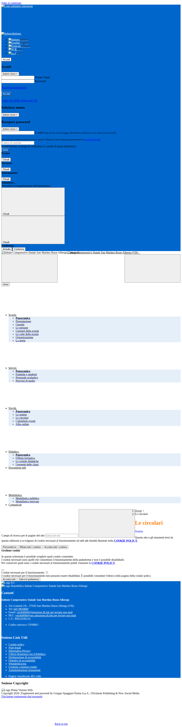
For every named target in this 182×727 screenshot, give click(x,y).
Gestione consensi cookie (23, 666)
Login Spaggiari (92, 139)
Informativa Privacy (20, 650)
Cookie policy (16, 644)
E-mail (38, 132)
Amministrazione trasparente (25, 670)
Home (138, 510)
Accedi (6, 59)
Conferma (19, 249)
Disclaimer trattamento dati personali (21, 696)
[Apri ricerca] (152, 268)
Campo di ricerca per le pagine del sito (22, 535)
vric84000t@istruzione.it (45, 612)
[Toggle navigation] (29, 268)
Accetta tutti (55, 547)
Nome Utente (42, 77)
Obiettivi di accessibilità (22, 660)
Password (40, 81)
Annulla (6, 249)
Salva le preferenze (29, 579)
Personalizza (9, 547)
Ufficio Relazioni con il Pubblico (27, 654)
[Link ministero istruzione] (17, 6)
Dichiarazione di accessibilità (25, 657)
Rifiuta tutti (30, 547)
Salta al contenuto (11, 2)
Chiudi (6, 159)
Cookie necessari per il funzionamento (23, 572)
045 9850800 (21, 609)
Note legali (15, 647)
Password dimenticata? (14, 87)
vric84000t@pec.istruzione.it (45, 615)
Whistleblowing (17, 663)
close (5, 284)
